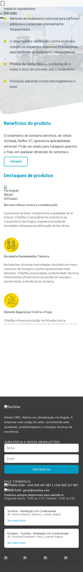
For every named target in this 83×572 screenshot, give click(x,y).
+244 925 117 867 (66, 485)
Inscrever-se (41, 469)
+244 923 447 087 (39, 485)
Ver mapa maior (16, 520)
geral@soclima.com (36, 490)
